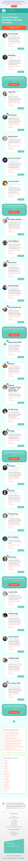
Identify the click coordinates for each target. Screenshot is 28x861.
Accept (14, 6)
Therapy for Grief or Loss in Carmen (12, 745)
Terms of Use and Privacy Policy (15, 4)
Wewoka (6, 784)
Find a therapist (14, 832)
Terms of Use (14, 825)
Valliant (6, 762)
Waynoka (7, 779)
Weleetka (7, 783)
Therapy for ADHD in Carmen (11, 735)
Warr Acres (7, 773)
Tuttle (6, 760)
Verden (6, 763)
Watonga (7, 774)
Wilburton (7, 786)
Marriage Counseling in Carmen (11, 738)
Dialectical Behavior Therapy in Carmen (13, 750)
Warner (6, 771)
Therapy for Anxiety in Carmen (11, 732)
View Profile (21, 48)
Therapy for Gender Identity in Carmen (13, 743)
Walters (6, 768)
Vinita (6, 765)
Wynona (6, 789)
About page (22, 808)
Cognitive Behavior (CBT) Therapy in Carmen (14, 746)
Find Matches (14, 84)
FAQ (14, 819)
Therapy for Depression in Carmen (12, 733)
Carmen (3, 14)
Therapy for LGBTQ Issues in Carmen (12, 741)
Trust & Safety (14, 820)
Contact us (14, 816)
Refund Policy (14, 824)
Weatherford (7, 781)
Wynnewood (7, 787)
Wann (6, 770)
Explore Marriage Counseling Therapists (14, 27)
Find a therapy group (14, 833)
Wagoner (7, 766)
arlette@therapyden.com (14, 817)
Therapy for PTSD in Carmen (11, 737)
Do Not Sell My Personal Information (14, 827)
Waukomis (7, 776)
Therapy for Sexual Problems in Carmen (13, 740)
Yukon (6, 791)
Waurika (6, 778)
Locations (14, 835)
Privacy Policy (14, 822)
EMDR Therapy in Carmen (10, 748)
